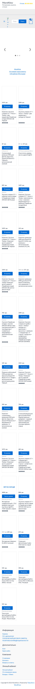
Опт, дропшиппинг (8, 636)
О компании (6, 658)
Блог (3, 648)
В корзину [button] (7, 106)
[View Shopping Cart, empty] (31, 21)
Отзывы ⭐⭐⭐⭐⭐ (26, 3)
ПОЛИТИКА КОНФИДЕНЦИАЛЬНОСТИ (15, 640)
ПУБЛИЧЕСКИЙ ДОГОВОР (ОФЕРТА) (14, 638)
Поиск (22, 21)
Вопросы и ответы (8, 662)
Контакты (5, 660)
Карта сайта (6, 651)
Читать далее (8, 496)
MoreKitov (7, 2)
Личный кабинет (7, 670)
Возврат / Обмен (7, 674)
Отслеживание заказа (9, 672)
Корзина (5, 634)
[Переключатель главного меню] (4, 21)
